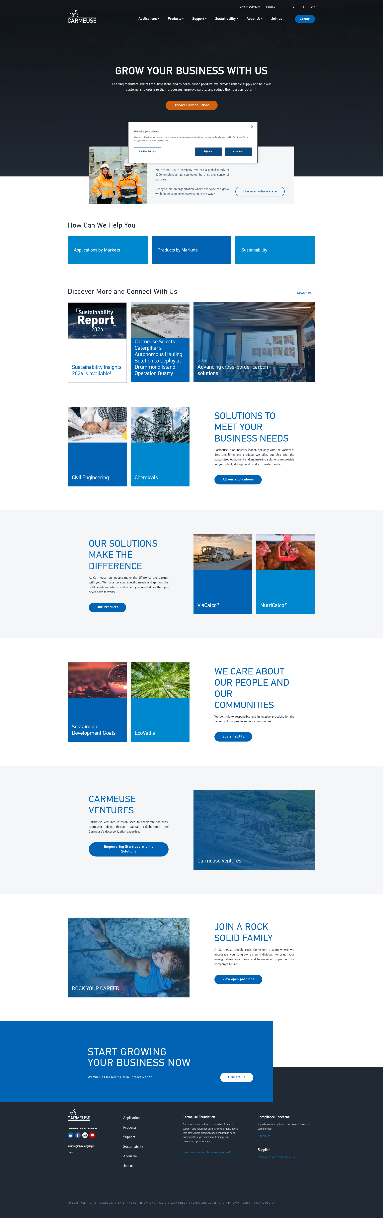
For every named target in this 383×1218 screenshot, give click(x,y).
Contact (305, 19)
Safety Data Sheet (173, 1203)
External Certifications (137, 1203)
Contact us (236, 1077)
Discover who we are (260, 191)
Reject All (208, 151)
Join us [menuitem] (276, 19)
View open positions (238, 979)
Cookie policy (264, 1203)
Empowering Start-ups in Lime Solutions (128, 849)
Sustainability (233, 737)
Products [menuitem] (174, 19)
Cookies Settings (147, 151)
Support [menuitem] (198, 19)
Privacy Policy (239, 1203)
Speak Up (264, 1136)
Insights (270, 6)
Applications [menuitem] (147, 19)
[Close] (252, 126)
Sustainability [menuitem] (225, 19)
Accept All (238, 151)
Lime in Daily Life (250, 6)
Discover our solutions (192, 105)
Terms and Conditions (207, 1203)
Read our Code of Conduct (275, 1157)
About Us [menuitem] (253, 19)
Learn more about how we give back (207, 1152)
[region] (193, 142)
